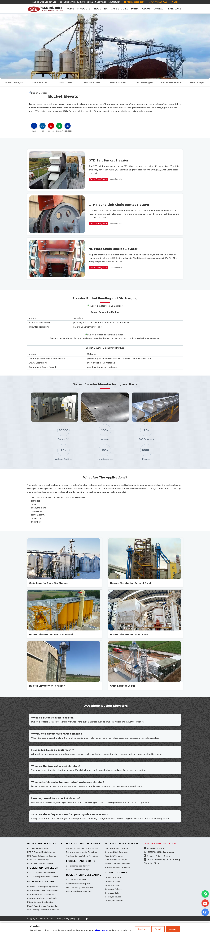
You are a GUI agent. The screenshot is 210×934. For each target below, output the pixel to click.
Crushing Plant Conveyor (117, 848)
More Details (115, 179)
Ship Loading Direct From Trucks (43, 910)
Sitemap (83, 918)
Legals (74, 918)
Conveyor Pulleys (113, 889)
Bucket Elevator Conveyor (117, 867)
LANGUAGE (174, 8)
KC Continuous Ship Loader (40, 902)
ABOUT (146, 8)
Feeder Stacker (118, 82)
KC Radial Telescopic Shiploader (42, 886)
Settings (142, 929)
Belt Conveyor (196, 82)
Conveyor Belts (112, 893)
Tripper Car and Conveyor (117, 863)
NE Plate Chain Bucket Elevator (113, 249)
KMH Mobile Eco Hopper (78, 883)
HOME (70, 8)
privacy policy (101, 930)
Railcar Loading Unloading (78, 891)
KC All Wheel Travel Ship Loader (42, 890)
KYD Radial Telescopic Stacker (41, 856)
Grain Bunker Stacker (171, 82)
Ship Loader (65, 82)
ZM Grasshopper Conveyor (79, 866)
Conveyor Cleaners (114, 900)
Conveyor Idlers (112, 881)
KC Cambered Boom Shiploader (42, 898)
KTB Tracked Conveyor (38, 848)
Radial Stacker (39, 82)
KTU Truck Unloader (76, 880)
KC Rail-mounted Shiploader (40, 894)
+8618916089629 (158, 2)
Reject (158, 929)
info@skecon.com (135, 2)
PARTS (135, 8)
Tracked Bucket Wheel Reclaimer (82, 856)
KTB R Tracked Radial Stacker (41, 852)
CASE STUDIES (119, 8)
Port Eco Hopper (144, 82)
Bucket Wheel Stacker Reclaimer (82, 848)
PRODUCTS (83, 8)
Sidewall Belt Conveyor (116, 860)
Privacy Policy (63, 918)
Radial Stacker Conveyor (38, 860)
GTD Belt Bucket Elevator (108, 160)
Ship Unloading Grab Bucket (79, 887)
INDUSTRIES (100, 8)
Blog (176, 2)
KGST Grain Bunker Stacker (40, 863)
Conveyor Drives (112, 885)
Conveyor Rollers (113, 877)
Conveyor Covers (113, 897)
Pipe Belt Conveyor (114, 856)
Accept (172, 929)
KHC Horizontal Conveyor (78, 870)
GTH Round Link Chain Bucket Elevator (119, 204)
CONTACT (159, 8)
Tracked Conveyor (13, 82)
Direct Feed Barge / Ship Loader (42, 906)
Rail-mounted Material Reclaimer (82, 852)
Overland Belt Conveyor (116, 852)
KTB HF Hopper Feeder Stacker (42, 876)
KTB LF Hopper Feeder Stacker (42, 873)
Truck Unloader (92, 82)
